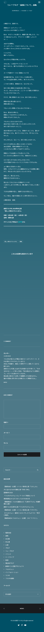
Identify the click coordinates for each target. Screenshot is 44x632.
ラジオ (7, 575)
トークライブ (9, 557)
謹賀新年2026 (8, 493)
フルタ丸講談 (9, 578)
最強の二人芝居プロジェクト (14, 566)
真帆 (21, 241)
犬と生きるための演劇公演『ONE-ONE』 (17, 490)
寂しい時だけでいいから (11, 241)
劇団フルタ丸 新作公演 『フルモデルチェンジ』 (19, 507)
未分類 (7, 539)
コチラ (20, 222)
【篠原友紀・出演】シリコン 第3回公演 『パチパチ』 (21, 510)
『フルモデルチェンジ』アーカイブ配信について (19, 496)
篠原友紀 (8, 533)
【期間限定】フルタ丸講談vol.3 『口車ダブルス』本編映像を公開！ (22, 503)
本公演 (24, 10)
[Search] (22, 470)
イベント (8, 554)
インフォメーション (11, 572)
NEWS (22, 608)
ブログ (7, 548)
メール (7, 433)
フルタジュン (9, 569)
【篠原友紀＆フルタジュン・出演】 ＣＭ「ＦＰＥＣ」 (21, 518)
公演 (6, 545)
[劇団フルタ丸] (5, 2)
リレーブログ (29, 10)
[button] (39, 2)
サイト (6, 443)
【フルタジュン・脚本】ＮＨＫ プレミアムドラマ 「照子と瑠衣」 (22, 514)
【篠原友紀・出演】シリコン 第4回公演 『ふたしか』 (21, 486)
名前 (6, 422)
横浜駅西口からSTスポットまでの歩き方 (17, 499)
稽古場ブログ (9, 563)
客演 (6, 560)
